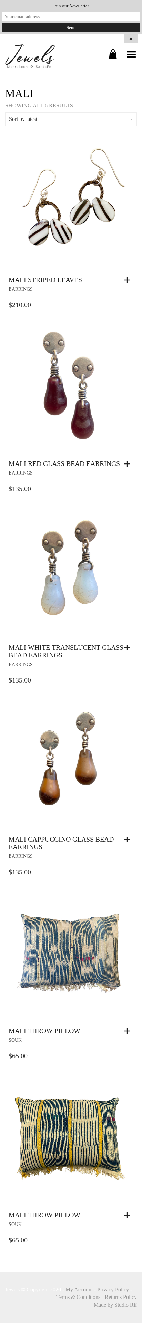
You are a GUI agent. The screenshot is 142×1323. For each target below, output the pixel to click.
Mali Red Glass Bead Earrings (64, 463)
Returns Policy (121, 1297)
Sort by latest (23, 119)
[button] (128, 280)
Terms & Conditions (78, 1297)
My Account (79, 1289)
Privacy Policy (113, 1289)
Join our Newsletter (71, 5)
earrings (21, 289)
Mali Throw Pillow (44, 1030)
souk (15, 1040)
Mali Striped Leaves (45, 279)
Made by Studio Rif (115, 1305)
